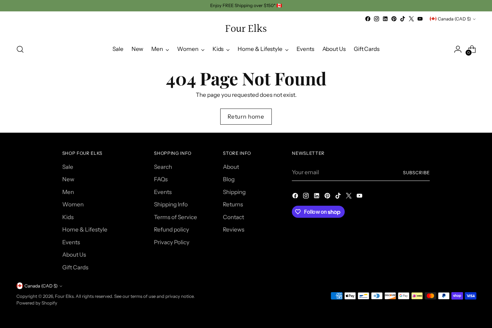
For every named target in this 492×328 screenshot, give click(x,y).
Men (68, 192)
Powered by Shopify (36, 303)
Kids (68, 217)
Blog (229, 179)
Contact (233, 217)
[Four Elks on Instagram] (377, 19)
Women (73, 204)
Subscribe (416, 172)
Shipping (234, 192)
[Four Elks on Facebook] (368, 19)
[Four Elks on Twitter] (411, 19)
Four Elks (64, 296)
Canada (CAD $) (454, 18)
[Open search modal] (20, 49)
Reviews (233, 229)
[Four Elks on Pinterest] (394, 19)
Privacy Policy (171, 242)
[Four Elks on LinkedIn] (385, 19)
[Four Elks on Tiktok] (403, 19)
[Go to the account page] (458, 49)
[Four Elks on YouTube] (420, 19)
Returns (233, 204)
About (231, 166)
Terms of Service (175, 217)
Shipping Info (171, 204)
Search (163, 166)
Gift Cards (75, 267)
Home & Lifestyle (84, 229)
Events (71, 242)
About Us (74, 254)
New (68, 179)
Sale (67, 166)
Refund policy (171, 229)
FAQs (161, 179)
